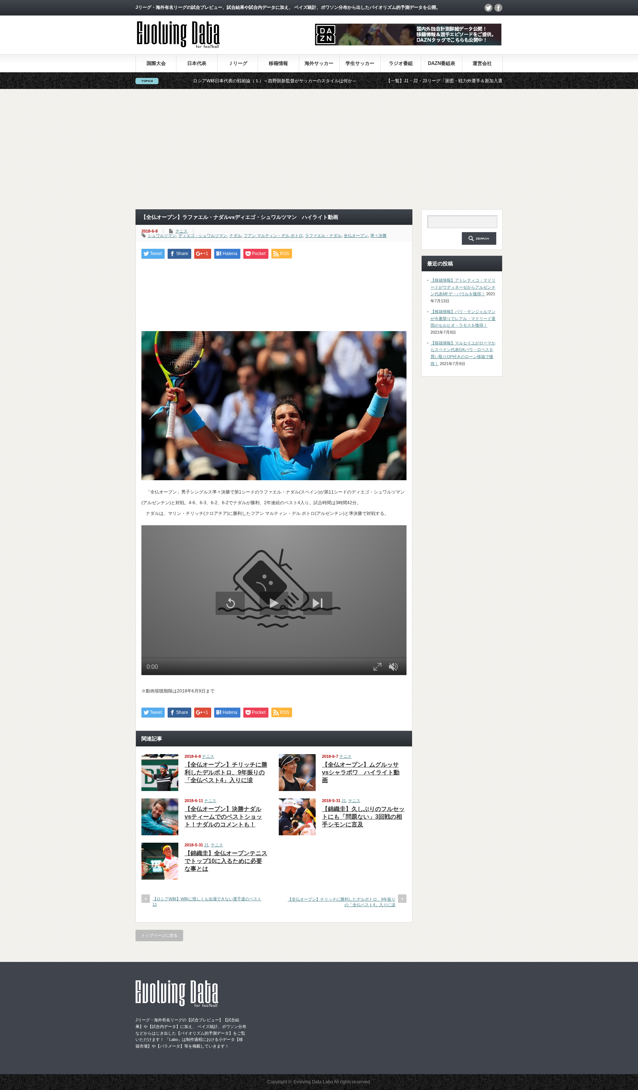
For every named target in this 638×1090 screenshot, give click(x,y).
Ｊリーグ (237, 63)
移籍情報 (278, 63)
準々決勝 (378, 235)
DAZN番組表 (441, 63)
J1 (344, 800)
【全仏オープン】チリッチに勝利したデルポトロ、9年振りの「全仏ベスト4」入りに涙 (226, 772)
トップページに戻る (159, 935)
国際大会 (156, 63)
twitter (488, 8)
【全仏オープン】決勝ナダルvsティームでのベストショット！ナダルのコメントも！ (223, 817)
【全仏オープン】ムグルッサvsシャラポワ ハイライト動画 (360, 772)
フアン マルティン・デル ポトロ (273, 235)
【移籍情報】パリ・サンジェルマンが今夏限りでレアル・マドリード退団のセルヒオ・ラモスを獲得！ (463, 318)
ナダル (235, 235)
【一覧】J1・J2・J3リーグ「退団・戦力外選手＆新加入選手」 (410, 80)
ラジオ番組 (401, 63)
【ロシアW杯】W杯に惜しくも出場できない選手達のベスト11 (206, 902)
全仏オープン (356, 235)
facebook (498, 8)
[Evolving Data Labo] (178, 45)
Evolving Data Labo (313, 1081)
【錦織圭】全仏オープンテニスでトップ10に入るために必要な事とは (226, 861)
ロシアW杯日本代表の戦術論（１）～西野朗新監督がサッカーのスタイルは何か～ (236, 80)
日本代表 (196, 63)
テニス (181, 231)
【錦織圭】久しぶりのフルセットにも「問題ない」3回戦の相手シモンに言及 (363, 817)
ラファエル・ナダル (323, 235)
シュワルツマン (162, 235)
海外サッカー (319, 63)
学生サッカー (360, 63)
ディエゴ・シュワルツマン (202, 235)
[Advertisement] (319, 149)
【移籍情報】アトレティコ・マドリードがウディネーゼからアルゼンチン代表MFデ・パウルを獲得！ (463, 287)
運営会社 (482, 63)
